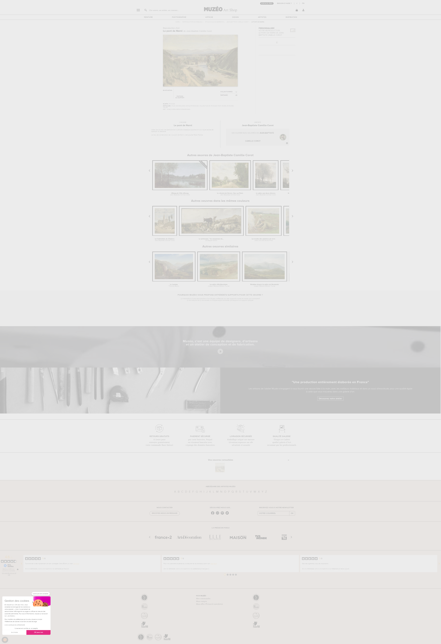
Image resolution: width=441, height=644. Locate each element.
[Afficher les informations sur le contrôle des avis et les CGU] (18, 569)
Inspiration (291, 17)
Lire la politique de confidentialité (15, 625)
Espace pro (266, 3)
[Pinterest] (222, 514)
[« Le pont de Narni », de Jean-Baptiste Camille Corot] (220, 467)
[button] (5, 640)
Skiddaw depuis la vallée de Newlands (264, 285)
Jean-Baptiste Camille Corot (237, 22)
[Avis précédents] (21, 563)
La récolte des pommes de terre (263, 239)
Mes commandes (203, 598)
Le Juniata (174, 285)
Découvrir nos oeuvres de (253, 137)
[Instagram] (218, 514)
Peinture (148, 17)
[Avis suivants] (439, 563)
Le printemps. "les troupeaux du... (211, 239)
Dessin (235, 17)
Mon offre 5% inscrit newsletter (209, 604)
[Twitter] (227, 514)
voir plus (76, 563)
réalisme (163, 131)
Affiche (209, 17)
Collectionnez (226, 92)
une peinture (168, 130)
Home (177, 22)
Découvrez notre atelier (330, 399)
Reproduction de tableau (192, 22)
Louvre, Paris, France (195, 135)
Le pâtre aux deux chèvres (266, 194)
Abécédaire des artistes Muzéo (220, 486)
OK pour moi (38, 632)
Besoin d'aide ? (284, 3)
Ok (292, 513)
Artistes (262, 17)
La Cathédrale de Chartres (165, 239)
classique (186, 130)
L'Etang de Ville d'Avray (180, 194)
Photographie (179, 17)
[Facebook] (213, 514)
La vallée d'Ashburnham (218, 285)
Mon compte (201, 601)
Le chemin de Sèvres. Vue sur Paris (230, 194)
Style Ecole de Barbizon (214, 22)
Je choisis (14, 632)
